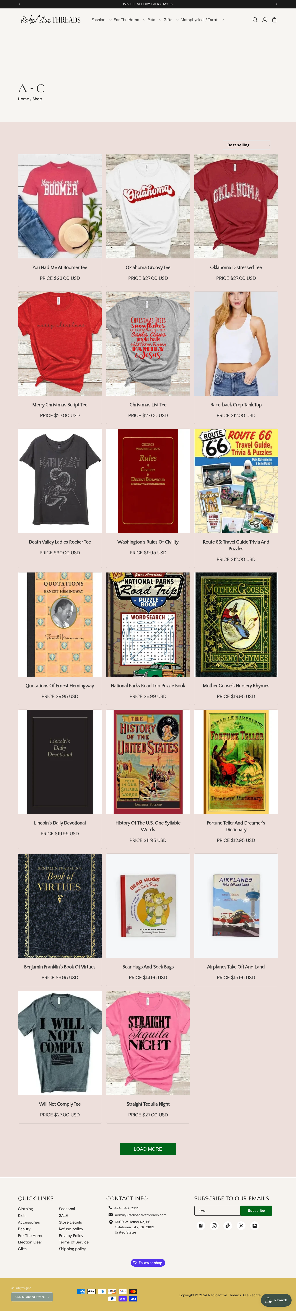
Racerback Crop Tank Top (236, 405)
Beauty (24, 1229)
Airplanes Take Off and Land (236, 967)
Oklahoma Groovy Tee (148, 267)
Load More (148, 1149)
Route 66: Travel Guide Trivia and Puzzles (236, 545)
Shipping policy (72, 1248)
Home (23, 99)
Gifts (22, 1248)
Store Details (70, 1222)
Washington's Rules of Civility (148, 542)
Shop (37, 99)
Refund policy (71, 1229)
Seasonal (67, 1208)
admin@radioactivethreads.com (140, 1215)
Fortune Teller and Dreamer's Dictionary (236, 826)
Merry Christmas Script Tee (59, 405)
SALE (63, 1215)
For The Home (30, 1235)
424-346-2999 (126, 1208)
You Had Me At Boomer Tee (60, 267)
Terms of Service (74, 1242)
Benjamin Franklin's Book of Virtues (60, 967)
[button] (100, 20)
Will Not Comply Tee (60, 1104)
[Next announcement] (276, 4)
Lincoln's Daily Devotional (60, 823)
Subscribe (256, 1211)
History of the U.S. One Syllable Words (148, 826)
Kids (22, 1215)
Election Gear (30, 1242)
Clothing (25, 1209)
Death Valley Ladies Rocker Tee (60, 542)
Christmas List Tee (148, 405)
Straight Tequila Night (147, 1104)
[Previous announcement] (19, 4)
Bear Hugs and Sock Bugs (148, 967)
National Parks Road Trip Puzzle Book (148, 686)
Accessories (29, 1222)
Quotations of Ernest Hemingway (60, 686)
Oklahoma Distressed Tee (236, 267)
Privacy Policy (71, 1235)
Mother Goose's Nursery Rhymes (236, 686)
